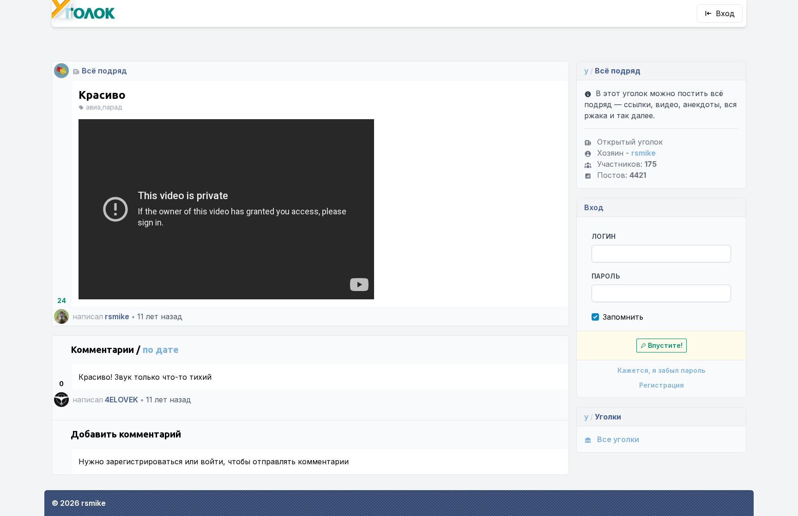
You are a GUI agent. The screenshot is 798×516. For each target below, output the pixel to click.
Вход (725, 13)
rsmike (117, 316)
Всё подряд (104, 70)
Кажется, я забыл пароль (661, 370)
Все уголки (618, 439)
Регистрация (661, 385)
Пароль (606, 276)
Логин (604, 236)
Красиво (102, 95)
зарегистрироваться (144, 461)
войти (211, 461)
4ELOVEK (121, 399)
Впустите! (665, 345)
